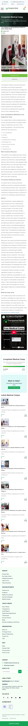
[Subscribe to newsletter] (20, 671)
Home (2, 19)
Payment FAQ (6, 648)
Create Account (20, 4)
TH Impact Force (6, 632)
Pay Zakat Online (6, 576)
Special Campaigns (7, 597)
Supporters (14, 79)
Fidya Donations (6, 583)
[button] (3, 53)
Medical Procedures (7, 595)
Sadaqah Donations (7, 578)
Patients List (5, 590)
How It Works (5, 606)
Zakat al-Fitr (5, 580)
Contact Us (5, 636)
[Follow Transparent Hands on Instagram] (7, 697)
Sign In (12, 4)
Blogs (3, 620)
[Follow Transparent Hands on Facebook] (3, 697)
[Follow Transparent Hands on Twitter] (11, 697)
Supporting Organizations (9, 613)
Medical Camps (6, 599)
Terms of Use (5, 652)
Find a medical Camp (14, 387)
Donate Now (5, 574)
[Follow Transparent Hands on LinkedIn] (15, 697)
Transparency (6, 609)
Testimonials (5, 615)
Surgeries (4, 592)
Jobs (3, 638)
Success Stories (6, 617)
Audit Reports (6, 611)
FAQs (3, 646)
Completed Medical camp (11, 19)
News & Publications (7, 634)
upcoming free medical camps (10, 312)
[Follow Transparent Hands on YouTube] (19, 697)
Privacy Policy (6, 650)
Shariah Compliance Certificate (10, 622)
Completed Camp (14, 75)
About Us (4, 629)
